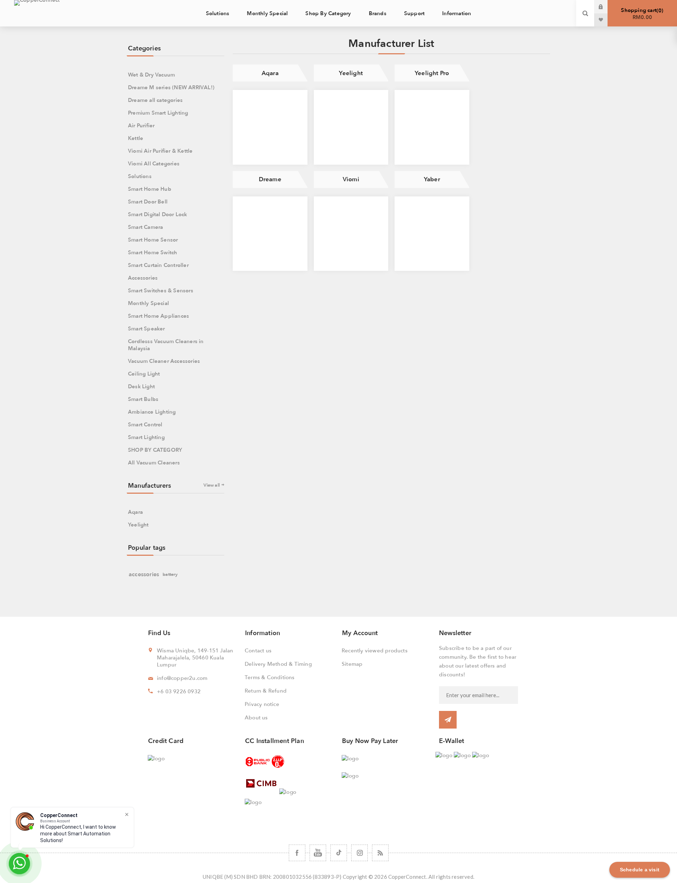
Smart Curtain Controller (158, 265)
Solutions (140, 176)
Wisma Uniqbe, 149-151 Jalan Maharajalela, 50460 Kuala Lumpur (195, 657)
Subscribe (448, 720)
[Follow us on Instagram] (359, 853)
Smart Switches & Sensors (160, 290)
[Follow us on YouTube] (318, 853)
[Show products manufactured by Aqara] (270, 127)
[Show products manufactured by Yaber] (432, 233)
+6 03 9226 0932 (179, 691)
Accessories (143, 277)
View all (211, 485)
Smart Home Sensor (153, 239)
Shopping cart (641, 14)
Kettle (135, 138)
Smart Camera (145, 227)
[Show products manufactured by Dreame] (270, 233)
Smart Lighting (146, 437)
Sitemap (352, 664)
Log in (606, 6)
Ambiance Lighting (152, 411)
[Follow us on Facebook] (297, 853)
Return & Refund (266, 690)
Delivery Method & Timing (278, 664)
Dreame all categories (155, 100)
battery (170, 574)
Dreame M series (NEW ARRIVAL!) (171, 87)
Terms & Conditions (270, 677)
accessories (144, 574)
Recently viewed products (375, 650)
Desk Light (141, 386)
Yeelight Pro (432, 73)
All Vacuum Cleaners (154, 462)
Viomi (351, 179)
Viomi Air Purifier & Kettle (160, 150)
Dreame (270, 179)
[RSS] (380, 853)
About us (256, 717)
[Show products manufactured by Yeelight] (351, 127)
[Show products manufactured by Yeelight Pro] (432, 127)
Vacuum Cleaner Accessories (164, 361)
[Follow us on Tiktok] (338, 853)
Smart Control (145, 424)
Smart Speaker (146, 328)
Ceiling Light (144, 373)
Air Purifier (141, 125)
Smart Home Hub (149, 189)
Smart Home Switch (152, 252)
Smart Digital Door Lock (157, 214)
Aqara (270, 73)
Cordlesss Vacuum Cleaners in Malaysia (166, 345)
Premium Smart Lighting (158, 112)
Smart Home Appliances (158, 315)
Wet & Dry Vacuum (151, 74)
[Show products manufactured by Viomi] (351, 233)
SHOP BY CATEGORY (155, 449)
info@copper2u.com (182, 678)
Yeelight (351, 73)
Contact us (258, 650)
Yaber (432, 179)
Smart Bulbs (143, 399)
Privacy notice (262, 704)
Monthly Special (148, 303)
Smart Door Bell (147, 201)
